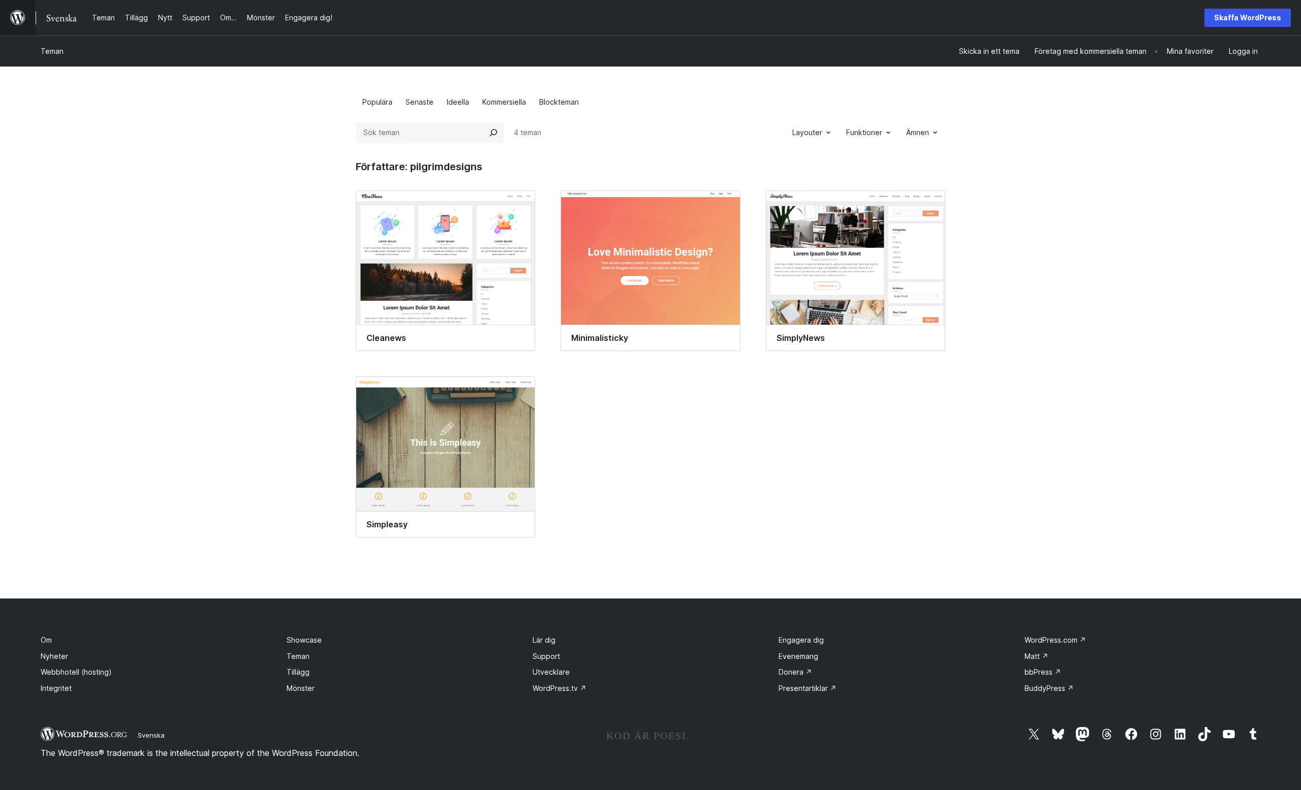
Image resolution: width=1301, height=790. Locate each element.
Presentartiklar (808, 688)
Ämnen (917, 132)
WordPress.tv (559, 688)
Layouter (807, 132)
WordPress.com (1055, 640)
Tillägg (298, 672)
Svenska (151, 735)
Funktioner (864, 132)
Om (46, 640)
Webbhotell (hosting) (76, 672)
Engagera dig (801, 640)
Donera (795, 672)
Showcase (304, 640)
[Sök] (493, 132)
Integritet (56, 688)
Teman (52, 51)
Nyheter (54, 656)
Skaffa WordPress (1247, 17)
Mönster (301, 688)
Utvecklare (551, 672)
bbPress (1043, 672)
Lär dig (544, 640)
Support (546, 656)
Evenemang (798, 656)
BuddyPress (1049, 688)
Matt (1036, 656)
